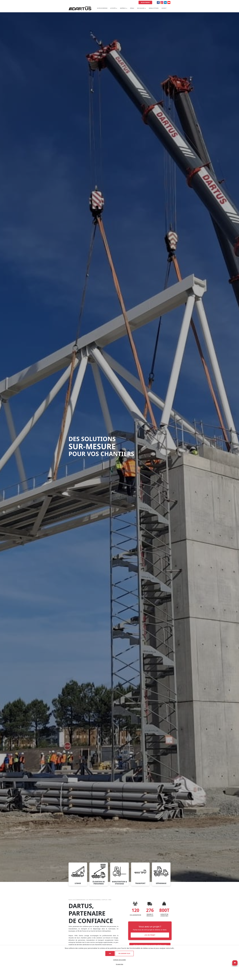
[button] (114, 8)
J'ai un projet (150, 935)
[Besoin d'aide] (235, 963)
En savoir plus (124, 953)
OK (110, 953)
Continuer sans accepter (119, 960)
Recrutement (145, 2)
